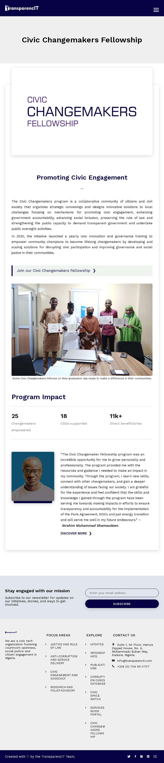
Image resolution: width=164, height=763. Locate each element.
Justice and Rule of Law (64, 646)
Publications (97, 666)
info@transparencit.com (134, 660)
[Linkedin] (148, 756)
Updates (97, 644)
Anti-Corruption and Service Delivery (63, 660)
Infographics (97, 654)
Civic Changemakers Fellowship (97, 729)
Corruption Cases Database (97, 680)
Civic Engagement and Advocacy (64, 675)
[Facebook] (135, 756)
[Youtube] (155, 756)
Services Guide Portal (97, 711)
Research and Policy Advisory (62, 689)
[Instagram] (141, 756)
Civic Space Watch (95, 696)
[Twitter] (129, 756)
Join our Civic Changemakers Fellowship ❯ (56, 270)
